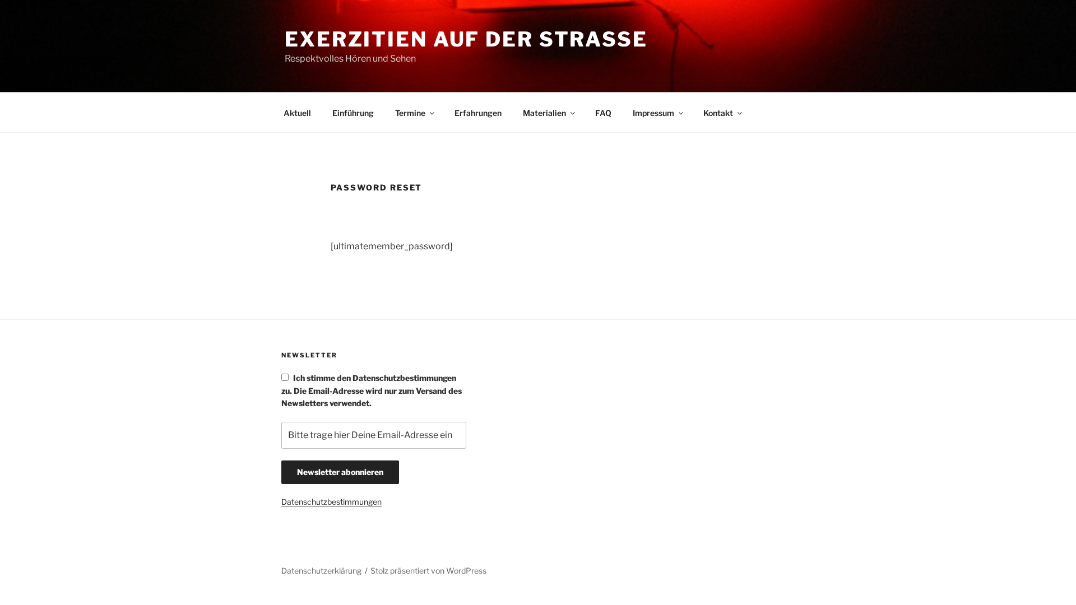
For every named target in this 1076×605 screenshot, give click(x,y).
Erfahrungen (478, 113)
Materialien (544, 113)
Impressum (653, 113)
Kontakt (718, 113)
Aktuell (297, 113)
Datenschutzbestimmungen (331, 501)
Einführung (353, 113)
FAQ (603, 113)
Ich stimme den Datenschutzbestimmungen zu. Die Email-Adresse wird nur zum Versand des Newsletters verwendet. (371, 390)
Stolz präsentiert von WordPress (428, 570)
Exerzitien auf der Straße (466, 39)
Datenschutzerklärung (321, 570)
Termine (410, 113)
